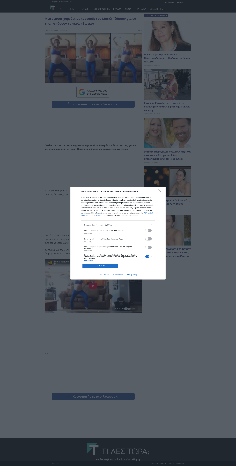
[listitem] (118, 225)
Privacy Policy (132, 275)
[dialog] (118, 233)
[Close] (160, 191)
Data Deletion (104, 275)
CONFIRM (100, 266)
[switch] (148, 230)
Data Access (118, 275)
